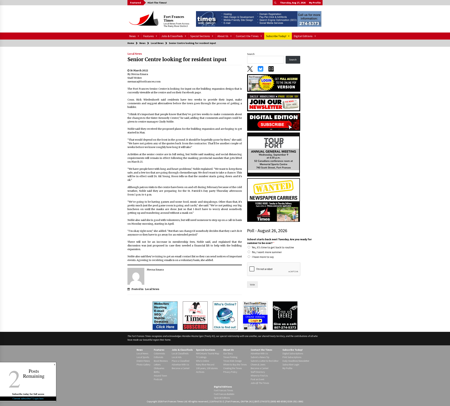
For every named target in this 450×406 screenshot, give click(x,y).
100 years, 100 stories (207, 368)
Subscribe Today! (276, 36)
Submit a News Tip (260, 357)
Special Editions (222, 397)
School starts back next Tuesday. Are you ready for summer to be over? (279, 241)
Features (148, 36)
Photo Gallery (143, 364)
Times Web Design (232, 360)
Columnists (159, 353)
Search (251, 54)
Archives (200, 371)
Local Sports (143, 357)
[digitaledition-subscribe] (273, 121)
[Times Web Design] (165, 315)
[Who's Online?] (225, 315)
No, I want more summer (267, 252)
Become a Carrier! (180, 368)
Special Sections (200, 36)
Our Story (228, 353)
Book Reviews (161, 360)
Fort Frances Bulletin (224, 394)
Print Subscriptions (291, 357)
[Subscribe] (195, 315)
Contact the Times (247, 36)
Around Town (160, 375)
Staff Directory (258, 371)
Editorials (158, 357)
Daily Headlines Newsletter (295, 360)
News (132, 36)
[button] (275, 2)
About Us (222, 36)
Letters (157, 364)
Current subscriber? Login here (28, 398)
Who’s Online (202, 360)
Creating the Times (232, 368)
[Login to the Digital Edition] (255, 315)
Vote (252, 284)
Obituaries (159, 368)
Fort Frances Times (174, 18)
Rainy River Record (205, 364)
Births (156, 371)
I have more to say (263, 257)
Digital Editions (303, 36)
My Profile (315, 2)
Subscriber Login (290, 364)
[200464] (273, 154)
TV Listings (201, 357)
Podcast (158, 379)
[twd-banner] (258, 19)
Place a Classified (180, 360)
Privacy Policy (230, 371)
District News (143, 360)
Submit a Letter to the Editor (264, 360)
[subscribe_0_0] (273, 82)
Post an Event (257, 379)
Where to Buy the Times (235, 364)
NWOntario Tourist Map (207, 353)
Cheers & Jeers (258, 364)
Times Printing (230, 357)
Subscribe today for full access (28, 394)
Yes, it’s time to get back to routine (273, 247)
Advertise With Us (180, 364)
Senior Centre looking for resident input (177, 59)
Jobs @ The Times (260, 383)
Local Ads (176, 357)
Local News (134, 53)
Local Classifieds (180, 353)
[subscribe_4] (273, 102)
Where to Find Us (259, 375)
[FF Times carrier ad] (273, 199)
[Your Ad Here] (285, 315)
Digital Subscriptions (292, 353)
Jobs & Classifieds (172, 36)
